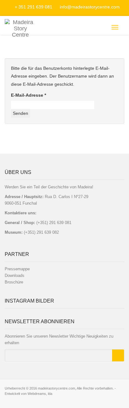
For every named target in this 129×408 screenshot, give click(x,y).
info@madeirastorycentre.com (89, 6)
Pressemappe (17, 269)
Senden (20, 113)
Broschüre (14, 282)
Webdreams (37, 393)
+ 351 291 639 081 (33, 6)
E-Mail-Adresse (28, 95)
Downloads (14, 275)
